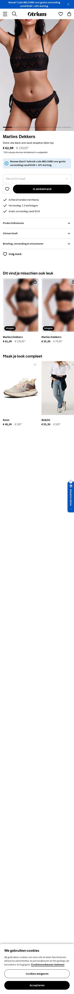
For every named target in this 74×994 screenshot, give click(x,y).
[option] (19, 311)
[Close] (68, 4)
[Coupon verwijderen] (71, 482)
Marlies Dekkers (19, 136)
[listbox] (37, 178)
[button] (37, 75)
